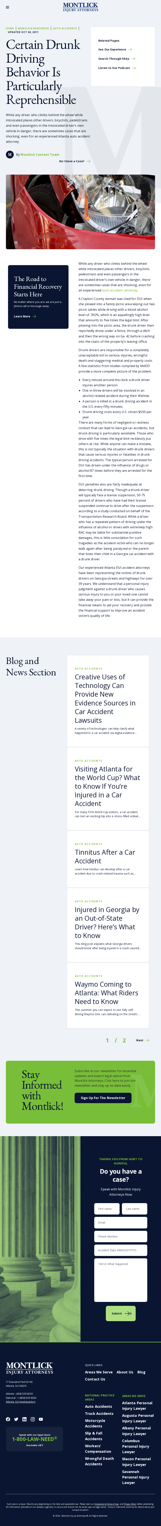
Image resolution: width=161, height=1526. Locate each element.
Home (10, 28)
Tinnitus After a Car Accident (105, 856)
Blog (141, 1372)
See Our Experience (112, 49)
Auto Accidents (65, 28)
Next (139, 1040)
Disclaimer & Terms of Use (106, 1504)
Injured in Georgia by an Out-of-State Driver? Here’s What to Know (107, 922)
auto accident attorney (119, 290)
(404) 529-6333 (24, 1393)
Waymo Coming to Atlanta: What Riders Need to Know (106, 993)
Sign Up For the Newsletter (103, 1098)
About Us (125, 1372)
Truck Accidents (99, 1413)
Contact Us (95, 1379)
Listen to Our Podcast (114, 68)
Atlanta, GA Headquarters (20, 1401)
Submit (117, 1313)
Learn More (22, 316)
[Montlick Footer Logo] (29, 1368)
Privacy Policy (130, 1504)
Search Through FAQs (113, 58)
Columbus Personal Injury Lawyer (135, 1446)
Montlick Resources (33, 28)
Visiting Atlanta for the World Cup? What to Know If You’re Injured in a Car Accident (107, 786)
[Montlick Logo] (80, 7)
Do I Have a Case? (71, 161)
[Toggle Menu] (7, 7)
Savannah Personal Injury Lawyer (135, 1477)
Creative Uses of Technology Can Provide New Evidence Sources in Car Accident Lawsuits (105, 698)
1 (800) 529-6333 (27, 1398)
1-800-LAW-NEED (34, 1440)
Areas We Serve (99, 1372)
